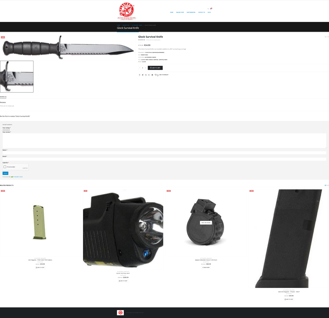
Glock (144, 61)
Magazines (126, 258)
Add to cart (156, 68)
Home (171, 12)
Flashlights (43, 271)
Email (152, 75)
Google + (149, 75)
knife (147, 59)
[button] (325, 185)
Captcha (6, 162)
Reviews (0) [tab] (3, 97)
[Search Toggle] (208, 9)
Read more (124, 267)
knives (151, 59)
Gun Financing (191, 12)
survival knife (163, 59)
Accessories (148, 57)
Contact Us (201, 12)
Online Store (180, 12)
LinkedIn (146, 75)
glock (143, 59)
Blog (209, 12)
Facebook (139, 75)
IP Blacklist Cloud (17, 177)
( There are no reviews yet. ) (153, 40)
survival (155, 59)
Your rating (7, 128)
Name (5, 150)
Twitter (142, 75)
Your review (7, 132)
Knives (154, 57)
